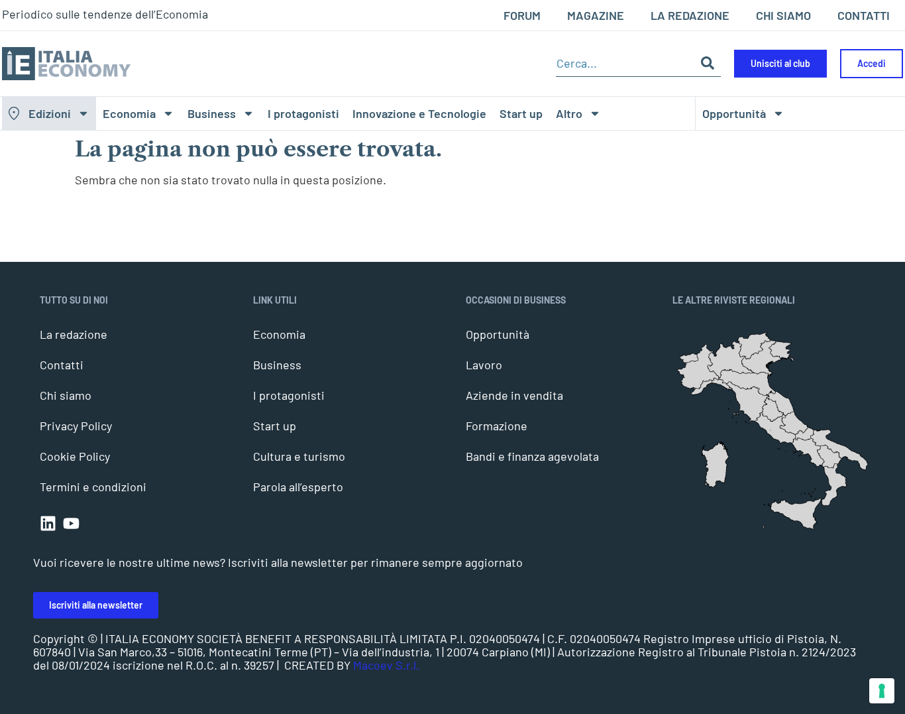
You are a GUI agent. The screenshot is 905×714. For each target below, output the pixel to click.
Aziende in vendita (514, 395)
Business (211, 113)
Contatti (61, 364)
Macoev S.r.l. (386, 665)
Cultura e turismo (299, 456)
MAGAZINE (595, 15)
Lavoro (484, 364)
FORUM (522, 15)
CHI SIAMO (783, 15)
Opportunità (734, 113)
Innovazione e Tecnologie (419, 113)
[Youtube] (71, 523)
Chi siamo (65, 395)
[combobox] (625, 63)
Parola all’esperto (298, 486)
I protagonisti (303, 113)
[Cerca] (707, 63)
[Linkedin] (48, 523)
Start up (521, 113)
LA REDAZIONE (690, 15)
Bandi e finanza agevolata (532, 456)
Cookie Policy (75, 456)
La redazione (73, 334)
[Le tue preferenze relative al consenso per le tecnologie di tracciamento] (881, 690)
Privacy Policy (76, 425)
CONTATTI (863, 15)
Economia (129, 113)
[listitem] (834, 485)
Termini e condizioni (93, 486)
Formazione (496, 425)
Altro (569, 113)
